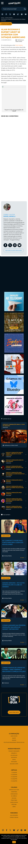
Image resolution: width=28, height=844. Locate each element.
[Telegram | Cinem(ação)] (14, 301)
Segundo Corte (14, 763)
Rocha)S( (14, 798)
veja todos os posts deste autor (13, 250)
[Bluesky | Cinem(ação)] (14, 384)
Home (2, 17)
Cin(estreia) (14, 791)
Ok (14, 842)
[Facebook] (6, 14)
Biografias (14, 757)
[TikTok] (18, 14)
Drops (14, 759)
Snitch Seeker (19, 45)
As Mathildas (14, 755)
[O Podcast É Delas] (14, 405)
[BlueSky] (14, 14)
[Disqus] (14, 137)
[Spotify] (22, 14)
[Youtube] (25, 14)
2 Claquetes (14, 774)
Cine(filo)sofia (14, 802)
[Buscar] (24, 9)
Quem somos (14, 736)
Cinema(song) (14, 794)
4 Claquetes (14, 778)
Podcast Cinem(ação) (14, 751)
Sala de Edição (14, 815)
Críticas (14, 770)
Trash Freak (14, 800)
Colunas (14, 787)
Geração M (14, 753)
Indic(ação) (14, 761)
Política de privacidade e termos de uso (14, 742)
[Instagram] (2, 14)
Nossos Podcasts (14, 749)
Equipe (14, 738)
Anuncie (14, 740)
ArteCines (14, 804)
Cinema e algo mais (14, 789)
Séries (14, 806)
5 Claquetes (14, 781)
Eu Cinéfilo (14, 796)
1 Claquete (14, 772)
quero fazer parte (14, 712)
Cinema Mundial (8, 17)
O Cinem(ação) (14, 733)
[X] (10, 14)
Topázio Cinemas (14, 817)
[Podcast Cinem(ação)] (14, 363)
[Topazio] (14, 343)
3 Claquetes (14, 776)
